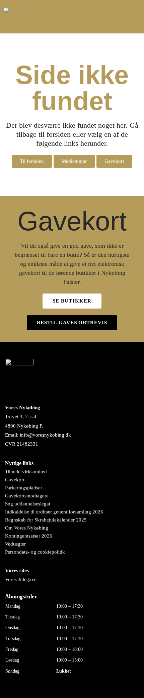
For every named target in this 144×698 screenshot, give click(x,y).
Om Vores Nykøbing (26, 528)
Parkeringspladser (23, 487)
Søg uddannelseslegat (27, 503)
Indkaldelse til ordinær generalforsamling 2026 (54, 511)
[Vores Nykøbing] (13, 16)
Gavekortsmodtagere (27, 495)
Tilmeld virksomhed (26, 471)
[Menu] (134, 16)
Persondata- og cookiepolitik (35, 552)
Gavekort (14, 479)
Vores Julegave (21, 579)
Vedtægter (15, 544)
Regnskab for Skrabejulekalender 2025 (46, 519)
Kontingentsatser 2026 (28, 536)
